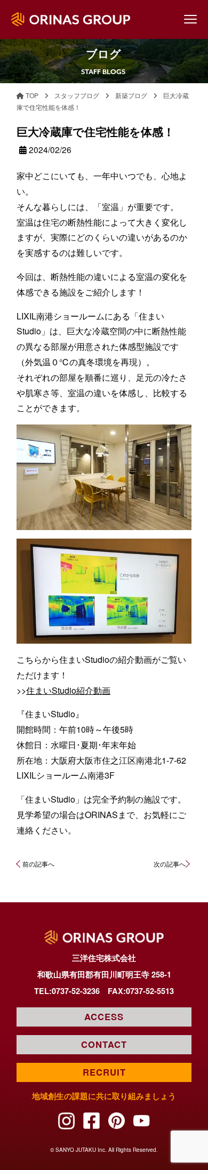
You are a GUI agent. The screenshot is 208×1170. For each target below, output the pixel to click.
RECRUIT (104, 1071)
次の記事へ (170, 864)
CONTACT (104, 1044)
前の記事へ (38, 864)
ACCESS (104, 1016)
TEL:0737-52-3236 (67, 990)
